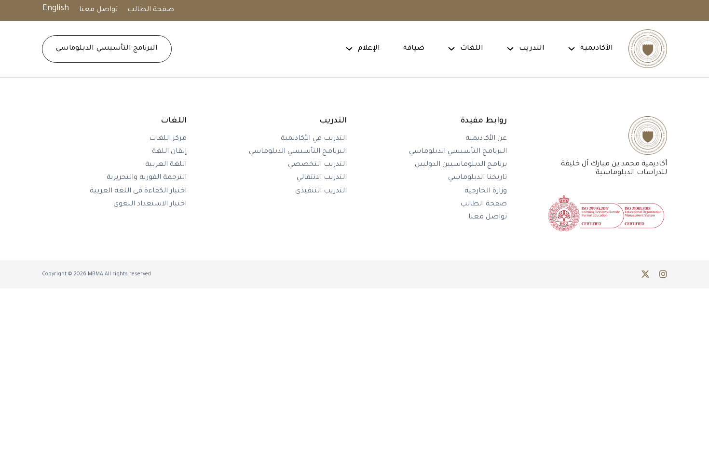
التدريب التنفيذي (321, 191)
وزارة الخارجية (485, 191)
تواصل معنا (98, 10)
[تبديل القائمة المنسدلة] (571, 49)
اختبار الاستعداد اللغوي (150, 204)
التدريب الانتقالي (322, 178)
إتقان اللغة (169, 152)
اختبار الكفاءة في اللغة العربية (138, 191)
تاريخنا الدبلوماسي (477, 178)
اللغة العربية (166, 165)
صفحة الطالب (150, 10)
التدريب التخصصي (317, 165)
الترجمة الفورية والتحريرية (147, 178)
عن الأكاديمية (486, 139)
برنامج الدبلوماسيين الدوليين (461, 165)
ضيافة (413, 49)
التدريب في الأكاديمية (314, 139)
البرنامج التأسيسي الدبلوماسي (107, 49)
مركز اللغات (168, 139)
